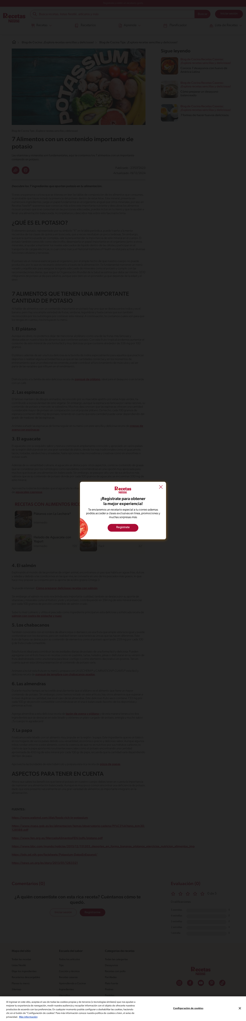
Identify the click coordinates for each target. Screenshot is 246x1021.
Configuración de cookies (188, 1008)
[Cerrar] (240, 1008)
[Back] (161, 487)
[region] (123, 1008)
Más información (28, 1017)
